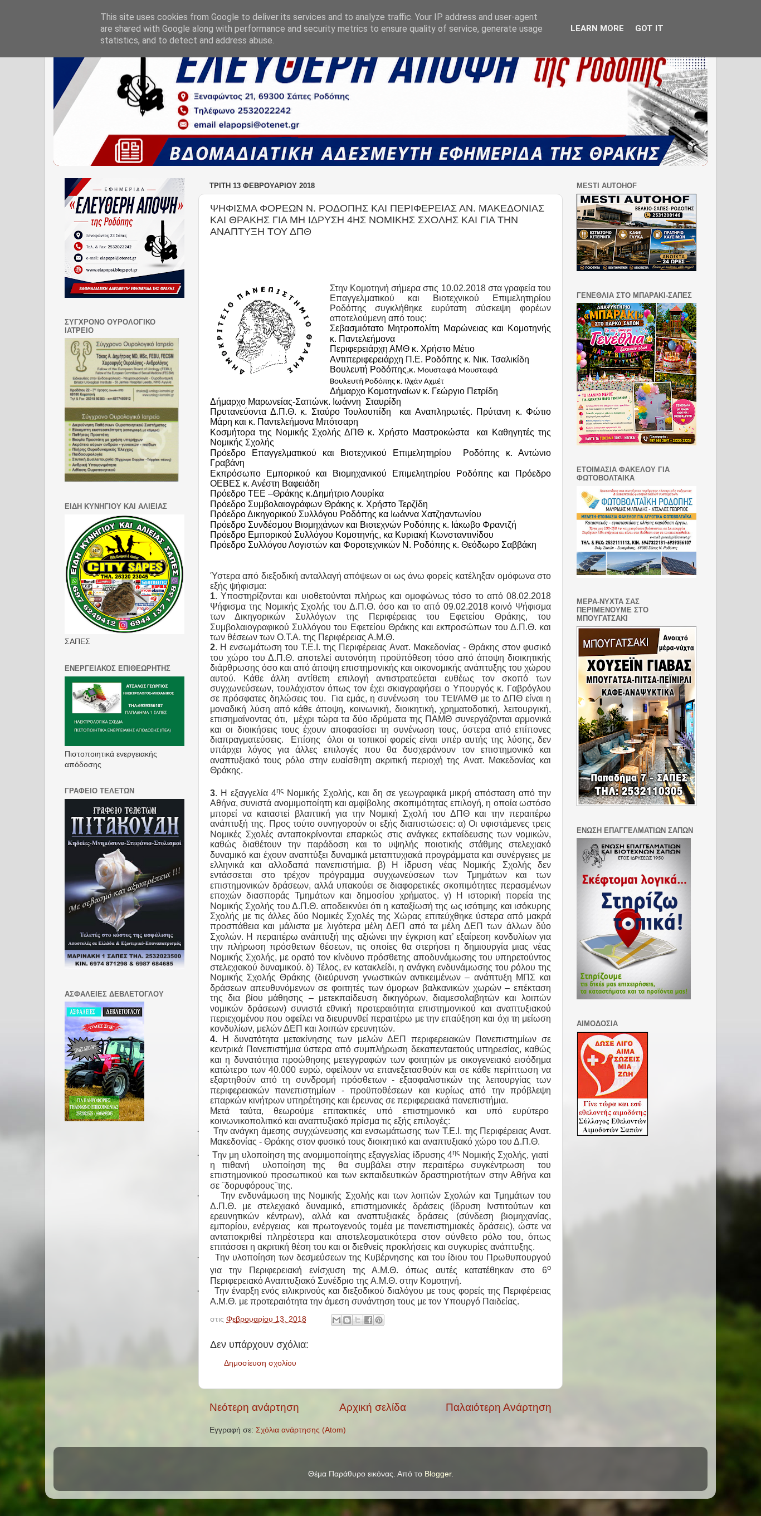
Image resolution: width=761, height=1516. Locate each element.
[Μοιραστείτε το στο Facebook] (368, 1320)
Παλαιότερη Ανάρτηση (499, 1407)
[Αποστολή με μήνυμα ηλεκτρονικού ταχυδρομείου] (336, 1320)
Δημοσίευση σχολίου (260, 1363)
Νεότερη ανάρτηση (254, 1407)
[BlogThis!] (347, 1320)
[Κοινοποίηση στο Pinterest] (378, 1320)
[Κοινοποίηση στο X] (357, 1320)
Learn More (597, 28)
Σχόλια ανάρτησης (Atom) (301, 1430)
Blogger (438, 1474)
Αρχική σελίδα (372, 1407)
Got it (649, 28)
